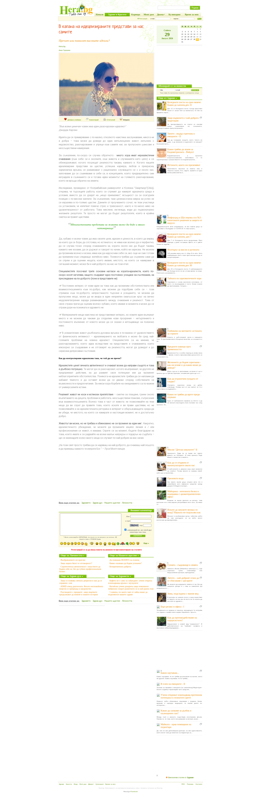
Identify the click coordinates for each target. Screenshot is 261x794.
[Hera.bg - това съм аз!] (76, 15)
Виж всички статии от (181, 777)
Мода (76, 784)
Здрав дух (97, 503)
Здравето (86, 503)
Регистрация (143, 18)
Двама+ (91, 784)
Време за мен (110, 784)
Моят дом (82, 784)
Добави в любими (74, 120)
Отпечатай (111, 120)
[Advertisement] (106, 472)
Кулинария (99, 784)
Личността (127, 503)
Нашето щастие (112, 503)
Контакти (199, 784)
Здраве (61, 784)
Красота (69, 784)
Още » (146, 543)
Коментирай (93, 120)
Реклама (190, 784)
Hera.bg (62, 46)
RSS (183, 784)
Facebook (134, 791)
